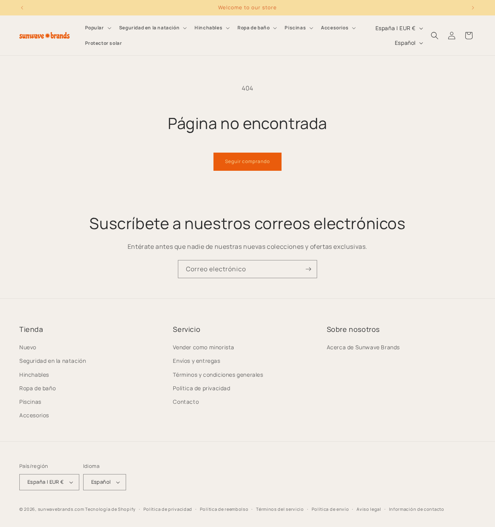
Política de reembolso (224, 509)
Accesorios (34, 415)
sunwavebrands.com (61, 509)
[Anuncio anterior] (22, 7)
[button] (97, 28)
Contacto (186, 401)
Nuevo (27, 347)
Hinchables (34, 374)
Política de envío (330, 509)
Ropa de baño (37, 388)
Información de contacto (416, 509)
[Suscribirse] (308, 269)
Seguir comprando (247, 161)
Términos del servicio (280, 509)
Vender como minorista (203, 347)
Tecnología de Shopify (110, 509)
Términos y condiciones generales (218, 374)
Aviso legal (369, 509)
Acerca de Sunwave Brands (363, 347)
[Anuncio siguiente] (472, 7)
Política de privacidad (201, 388)
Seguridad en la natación (52, 360)
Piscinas (30, 401)
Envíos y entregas (196, 360)
